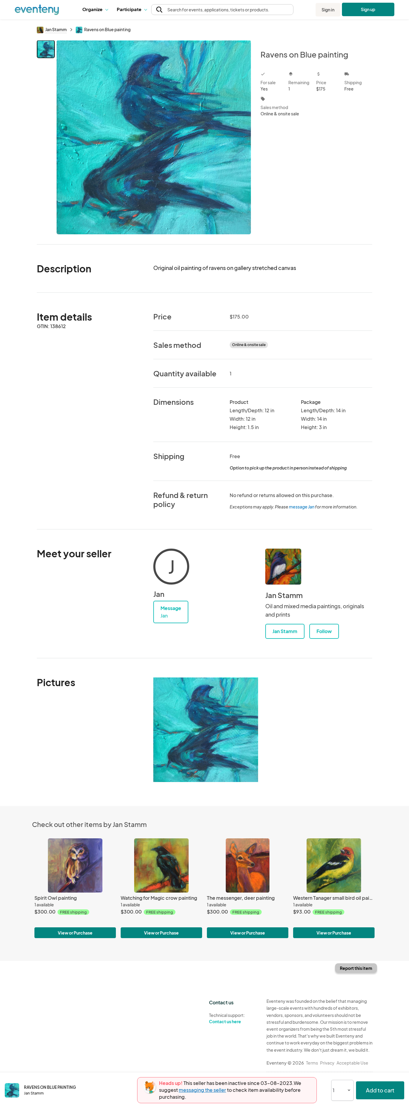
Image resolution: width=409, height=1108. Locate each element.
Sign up (368, 9)
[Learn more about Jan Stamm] (283, 567)
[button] (95, 9)
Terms (312, 1062)
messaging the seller (202, 1090)
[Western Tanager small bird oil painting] (334, 865)
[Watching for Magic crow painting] (161, 865)
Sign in (328, 9)
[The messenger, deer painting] (247, 865)
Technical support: (227, 1018)
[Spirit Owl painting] (75, 865)
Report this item (356, 968)
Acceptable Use (352, 1062)
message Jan (301, 506)
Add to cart (380, 1090)
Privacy (327, 1062)
